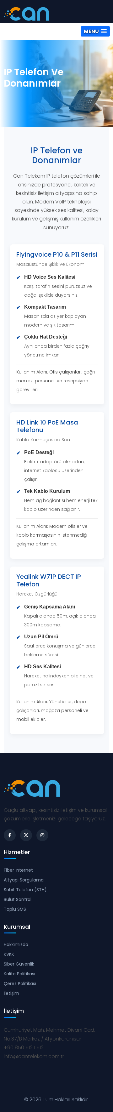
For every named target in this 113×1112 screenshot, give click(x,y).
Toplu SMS (15, 909)
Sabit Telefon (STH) (25, 890)
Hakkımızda (16, 944)
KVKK (9, 954)
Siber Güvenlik (19, 964)
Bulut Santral (17, 899)
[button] (95, 31)
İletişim (11, 993)
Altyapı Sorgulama (24, 880)
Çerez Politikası (20, 983)
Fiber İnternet (18, 870)
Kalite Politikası (19, 974)
